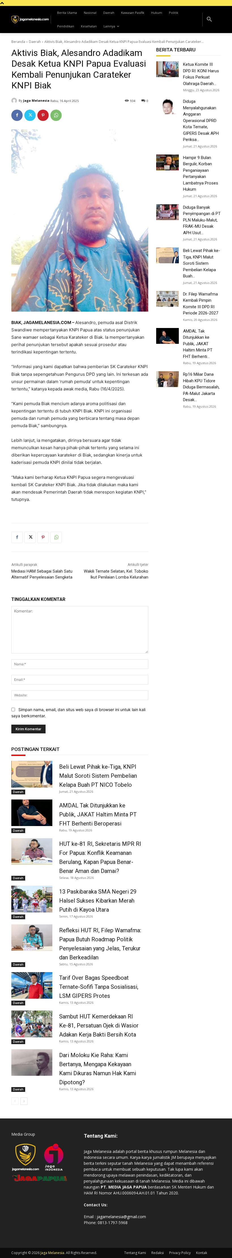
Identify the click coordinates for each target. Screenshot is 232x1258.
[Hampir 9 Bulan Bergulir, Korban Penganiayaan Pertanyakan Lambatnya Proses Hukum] (167, 162)
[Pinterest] (43, 115)
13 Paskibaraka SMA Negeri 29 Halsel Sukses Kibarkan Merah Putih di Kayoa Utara (97, 900)
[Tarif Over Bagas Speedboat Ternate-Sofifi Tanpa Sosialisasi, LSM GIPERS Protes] (31, 985)
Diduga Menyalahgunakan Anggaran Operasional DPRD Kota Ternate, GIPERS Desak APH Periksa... (201, 120)
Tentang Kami (135, 1252)
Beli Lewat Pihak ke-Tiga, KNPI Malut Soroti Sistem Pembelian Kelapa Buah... (201, 263)
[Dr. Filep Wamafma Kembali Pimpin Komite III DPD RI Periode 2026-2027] (167, 299)
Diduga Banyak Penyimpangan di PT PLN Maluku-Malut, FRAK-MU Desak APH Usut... (202, 220)
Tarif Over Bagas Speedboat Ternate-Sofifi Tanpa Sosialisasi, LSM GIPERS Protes (98, 986)
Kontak (201, 1252)
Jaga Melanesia (36, 100)
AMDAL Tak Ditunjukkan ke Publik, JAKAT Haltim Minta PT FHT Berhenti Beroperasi (98, 814)
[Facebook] (17, 115)
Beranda (18, 41)
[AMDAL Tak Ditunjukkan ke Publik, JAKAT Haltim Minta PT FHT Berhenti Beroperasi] (31, 812)
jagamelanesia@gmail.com (121, 1216)
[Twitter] (30, 115)
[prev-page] (14, 1101)
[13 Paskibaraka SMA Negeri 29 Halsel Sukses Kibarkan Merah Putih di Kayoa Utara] (31, 899)
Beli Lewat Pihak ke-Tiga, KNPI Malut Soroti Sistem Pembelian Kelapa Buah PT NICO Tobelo (98, 775)
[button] (209, 19)
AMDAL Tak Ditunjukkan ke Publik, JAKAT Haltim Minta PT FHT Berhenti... (197, 344)
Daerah (35, 41)
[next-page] (23, 1101)
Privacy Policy (180, 1252)
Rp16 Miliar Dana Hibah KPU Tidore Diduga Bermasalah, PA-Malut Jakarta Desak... (201, 387)
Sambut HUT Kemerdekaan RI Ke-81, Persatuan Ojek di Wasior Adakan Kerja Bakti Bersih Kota (99, 1025)
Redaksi (157, 1252)
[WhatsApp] (56, 115)
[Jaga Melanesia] (15, 100)
